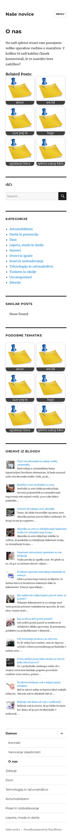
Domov (11, 733)
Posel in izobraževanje (26, 261)
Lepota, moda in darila (26, 245)
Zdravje (15, 282)
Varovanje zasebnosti (24, 752)
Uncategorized (20, 277)
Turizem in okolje (22, 272)
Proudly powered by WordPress (43, 829)
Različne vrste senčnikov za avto (35, 484)
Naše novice (20, 14)
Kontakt (14, 743)
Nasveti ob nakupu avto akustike (36, 508)
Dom (13, 240)
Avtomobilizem (21, 229)
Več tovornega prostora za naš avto (37, 638)
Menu (60, 13)
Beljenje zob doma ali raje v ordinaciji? (39, 701)
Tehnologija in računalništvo (31, 266)
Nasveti (15, 250)
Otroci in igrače (21, 256)
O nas (13, 761)
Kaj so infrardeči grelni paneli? (35, 618)
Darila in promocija (23, 234)
